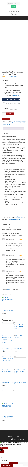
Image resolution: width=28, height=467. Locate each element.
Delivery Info (16, 432)
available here (16, 95)
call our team (19, 217)
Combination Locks (21, 121)
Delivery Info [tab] (13, 129)
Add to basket (10, 113)
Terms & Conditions (10, 434)
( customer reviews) (12, 76)
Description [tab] (6, 129)
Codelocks (14, 121)
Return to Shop (13, 463)
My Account (22, 432)
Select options (4, 448)
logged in (9, 289)
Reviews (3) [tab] (20, 129)
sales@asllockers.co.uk (14, 219)
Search (13, 6)
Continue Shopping (7, 465)
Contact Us (10, 432)
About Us (5, 432)
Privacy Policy (18, 434)
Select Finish (5, 108)
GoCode (19, 122)
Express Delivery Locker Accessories (9, 122)
